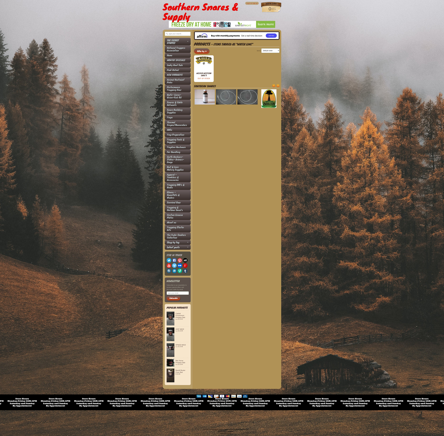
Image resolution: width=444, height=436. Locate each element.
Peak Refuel (173, 70)
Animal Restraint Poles (175, 81)
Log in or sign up (251, 3)
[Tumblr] (185, 271)
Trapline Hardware (176, 147)
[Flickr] (179, 265)
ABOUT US (220, 402)
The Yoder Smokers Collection (176, 236)
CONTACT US (233, 402)
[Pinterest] (179, 260)
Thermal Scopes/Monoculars (176, 123)
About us (171, 222)
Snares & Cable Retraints (174, 103)
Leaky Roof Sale (175, 65)
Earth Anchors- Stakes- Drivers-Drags (175, 159)
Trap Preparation (175, 134)
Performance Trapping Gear (174, 88)
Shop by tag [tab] (173, 242)
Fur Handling (173, 152)
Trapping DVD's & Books (175, 186)
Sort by (259, 50)
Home (169, 55)
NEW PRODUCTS (175, 74)
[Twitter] (169, 260)
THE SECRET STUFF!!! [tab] (173, 42)
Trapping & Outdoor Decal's (175, 208)
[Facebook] (174, 260)
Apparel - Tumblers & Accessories (173, 177)
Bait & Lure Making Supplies (175, 168)
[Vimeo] (174, 265)
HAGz (169, 129)
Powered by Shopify (225, 433)
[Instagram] (169, 271)
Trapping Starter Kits (175, 228)
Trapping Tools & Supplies (175, 140)
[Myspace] (185, 260)
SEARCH (209, 402)
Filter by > (202, 51)
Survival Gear (174, 202)
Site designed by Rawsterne (226, 431)
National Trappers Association (176, 49)
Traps (170, 117)
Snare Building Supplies (174, 111)
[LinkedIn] (174, 271)
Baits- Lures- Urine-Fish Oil (174, 96)
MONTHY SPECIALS (176, 60)
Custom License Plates (175, 216)
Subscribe (173, 298)
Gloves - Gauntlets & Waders (173, 195)
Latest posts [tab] (173, 247)
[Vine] (179, 271)
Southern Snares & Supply (220, 429)
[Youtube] (169, 265)
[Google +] (185, 265)
